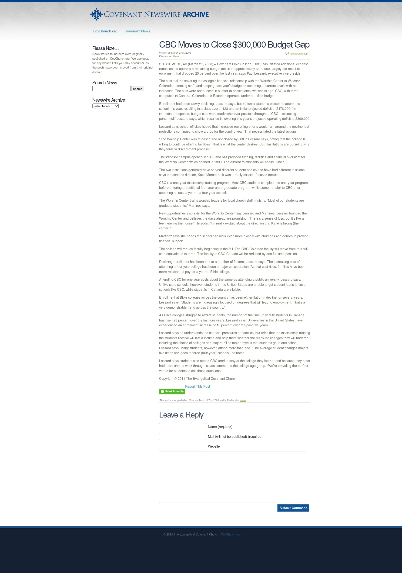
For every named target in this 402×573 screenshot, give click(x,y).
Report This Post (197, 386)
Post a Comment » (299, 53)
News (176, 56)
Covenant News (137, 30)
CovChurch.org (105, 30)
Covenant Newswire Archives (150, 14)
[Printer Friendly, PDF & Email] (172, 390)
